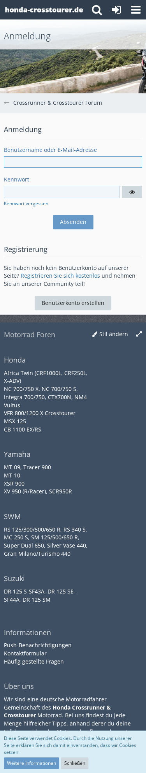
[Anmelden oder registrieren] (116, 10)
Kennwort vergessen (26, 203)
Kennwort (16, 179)
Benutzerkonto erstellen (73, 302)
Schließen (74, 763)
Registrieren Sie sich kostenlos (60, 275)
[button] (136, 10)
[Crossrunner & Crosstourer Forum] (43, 10)
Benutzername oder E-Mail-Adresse (50, 149)
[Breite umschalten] (139, 334)
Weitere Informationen (31, 763)
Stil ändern (113, 334)
